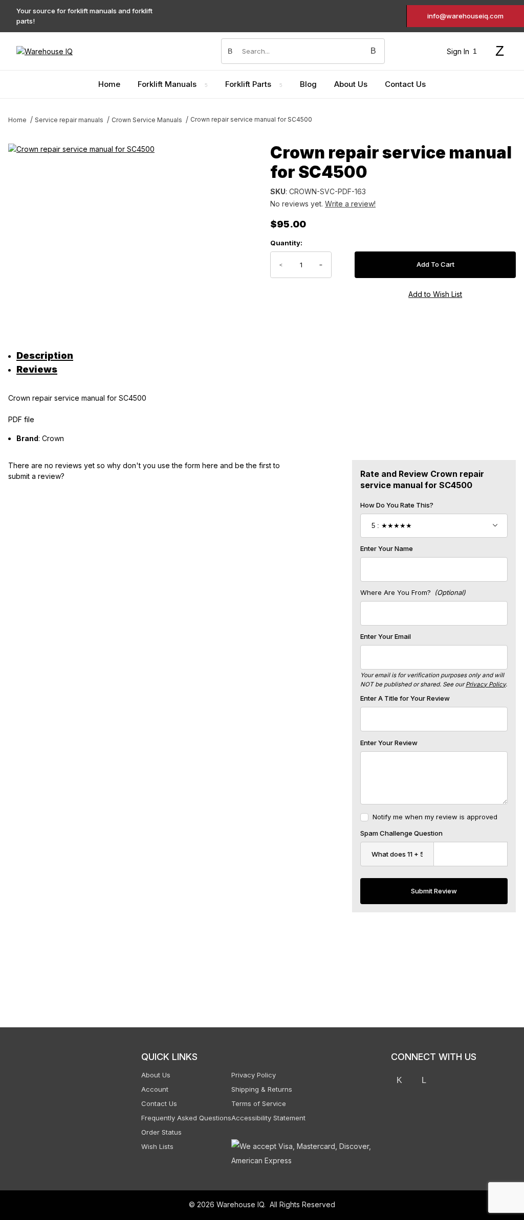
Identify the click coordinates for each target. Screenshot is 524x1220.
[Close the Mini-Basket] (511, 13)
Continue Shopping (421, 150)
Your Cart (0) (350, 13)
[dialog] (421, 610)
